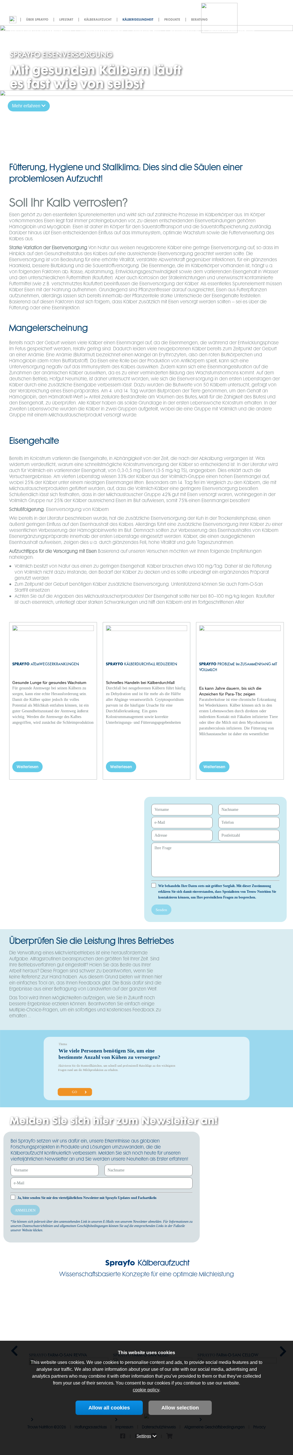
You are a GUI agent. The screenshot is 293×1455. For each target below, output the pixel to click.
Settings (143, 1436)
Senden (161, 910)
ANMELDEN (25, 1210)
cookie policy (146, 1389)
